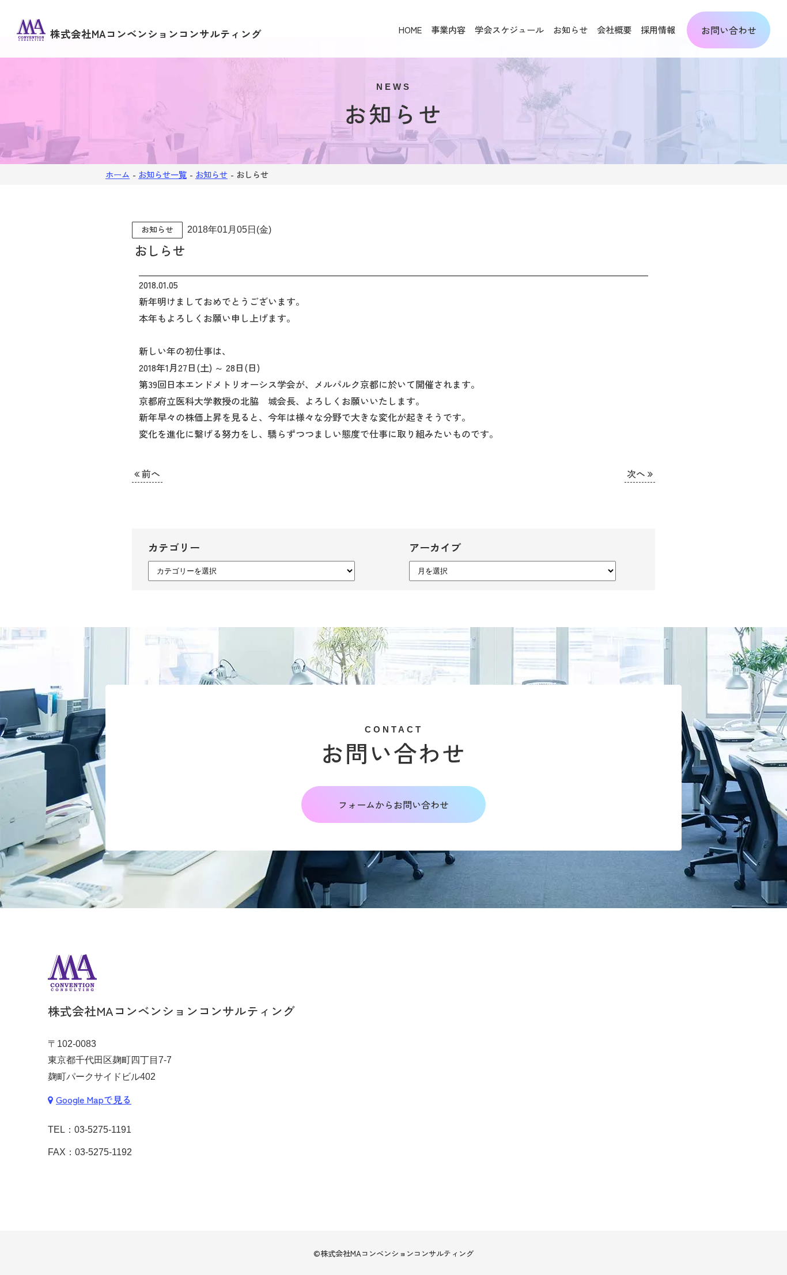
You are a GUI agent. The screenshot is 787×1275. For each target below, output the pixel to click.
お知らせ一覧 (162, 174)
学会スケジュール (509, 29)
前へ (149, 473)
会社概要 (614, 29)
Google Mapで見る (93, 1099)
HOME (410, 29)
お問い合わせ (728, 30)
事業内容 (448, 29)
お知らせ (570, 29)
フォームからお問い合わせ (393, 804)
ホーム (117, 174)
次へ (637, 473)
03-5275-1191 (102, 1129)
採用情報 (658, 29)
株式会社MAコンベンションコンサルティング (397, 1253)
